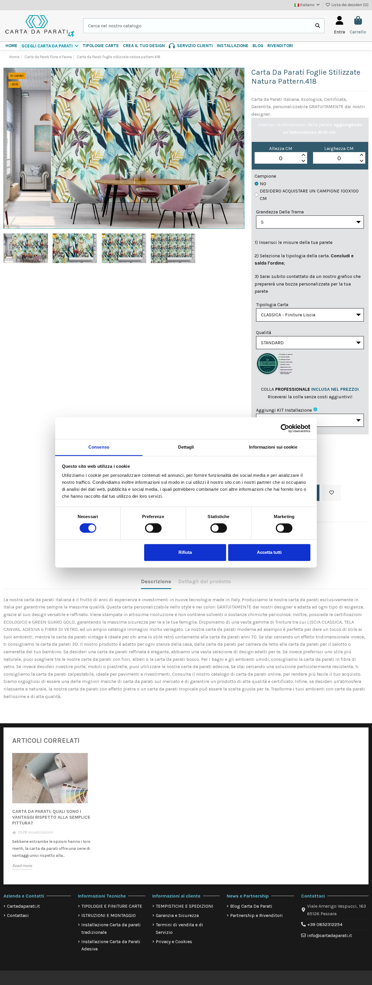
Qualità (263, 332)
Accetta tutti (269, 552)
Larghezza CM (339, 148)
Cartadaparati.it (23, 906)
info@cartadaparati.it (329, 935)
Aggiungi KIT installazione (284, 410)
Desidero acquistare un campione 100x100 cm (309, 194)
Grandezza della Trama (280, 212)
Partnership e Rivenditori (256, 915)
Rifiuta (185, 552)
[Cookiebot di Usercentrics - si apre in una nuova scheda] (285, 428)
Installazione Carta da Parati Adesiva (110, 945)
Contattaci (18, 915)
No (263, 183)
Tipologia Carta (272, 304)
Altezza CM (280, 148)
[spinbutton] (281, 158)
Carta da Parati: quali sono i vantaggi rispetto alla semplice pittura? (51, 817)
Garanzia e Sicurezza (177, 915)
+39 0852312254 (324, 924)
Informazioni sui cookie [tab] (273, 447)
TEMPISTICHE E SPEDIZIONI (184, 906)
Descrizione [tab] (156, 581)
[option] (52, 815)
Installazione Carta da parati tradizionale (111, 928)
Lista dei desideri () (349, 4)
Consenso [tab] (98, 447)
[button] (50, 46)
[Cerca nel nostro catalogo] (318, 25)
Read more (22, 865)
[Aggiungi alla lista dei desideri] (331, 493)
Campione (265, 176)
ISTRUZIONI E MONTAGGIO (108, 915)
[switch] (153, 528)
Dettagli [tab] (186, 447)
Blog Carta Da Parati (251, 906)
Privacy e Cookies (174, 941)
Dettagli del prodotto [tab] (204, 581)
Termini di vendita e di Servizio (179, 928)
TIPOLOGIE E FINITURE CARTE (111, 906)
